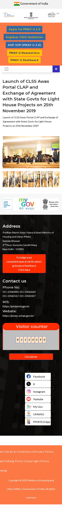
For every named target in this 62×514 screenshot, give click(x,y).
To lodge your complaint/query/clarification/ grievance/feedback (24, 263)
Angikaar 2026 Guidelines (24, 37)
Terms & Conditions (18, 451)
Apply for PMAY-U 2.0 (24, 29)
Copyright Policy (37, 461)
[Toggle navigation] (6, 69)
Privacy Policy (44, 451)
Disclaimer (31, 356)
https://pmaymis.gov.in (16, 306)
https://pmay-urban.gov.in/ (18, 315)
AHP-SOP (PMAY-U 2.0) (24, 44)
